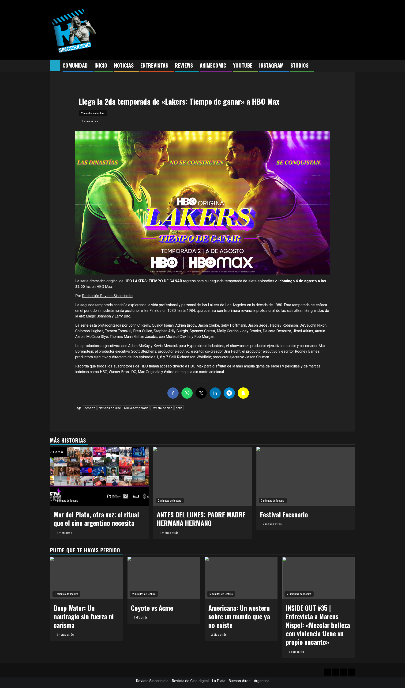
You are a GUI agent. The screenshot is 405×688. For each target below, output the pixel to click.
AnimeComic (213, 65)
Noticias (124, 65)
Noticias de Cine (110, 408)
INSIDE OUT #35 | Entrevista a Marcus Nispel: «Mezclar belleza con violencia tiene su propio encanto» (318, 625)
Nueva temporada (136, 408)
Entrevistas (154, 65)
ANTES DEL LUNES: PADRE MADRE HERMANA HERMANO (201, 519)
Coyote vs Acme (152, 608)
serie (179, 408)
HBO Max (104, 286)
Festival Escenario (284, 514)
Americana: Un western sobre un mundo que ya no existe (239, 616)
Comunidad (75, 65)
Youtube (242, 65)
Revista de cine (162, 408)
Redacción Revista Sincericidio (107, 296)
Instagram (271, 65)
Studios (299, 65)
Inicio (100, 65)
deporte (89, 408)
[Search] (351, 65)
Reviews (184, 65)
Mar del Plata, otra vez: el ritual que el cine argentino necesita (96, 519)
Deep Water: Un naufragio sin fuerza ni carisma (84, 616)
